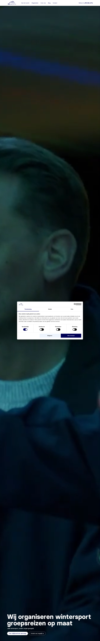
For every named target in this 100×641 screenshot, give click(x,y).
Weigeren (49, 335)
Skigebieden (35, 3)
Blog (49, 3)
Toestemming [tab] (28, 309)
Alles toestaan (71, 335)
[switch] (42, 329)
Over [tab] (72, 309)
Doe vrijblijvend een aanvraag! (17, 633)
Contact (55, 3)
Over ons (43, 3)
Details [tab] (50, 309)
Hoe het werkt (25, 3)
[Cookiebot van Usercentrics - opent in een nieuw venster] (75, 304)
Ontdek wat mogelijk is (37, 633)
